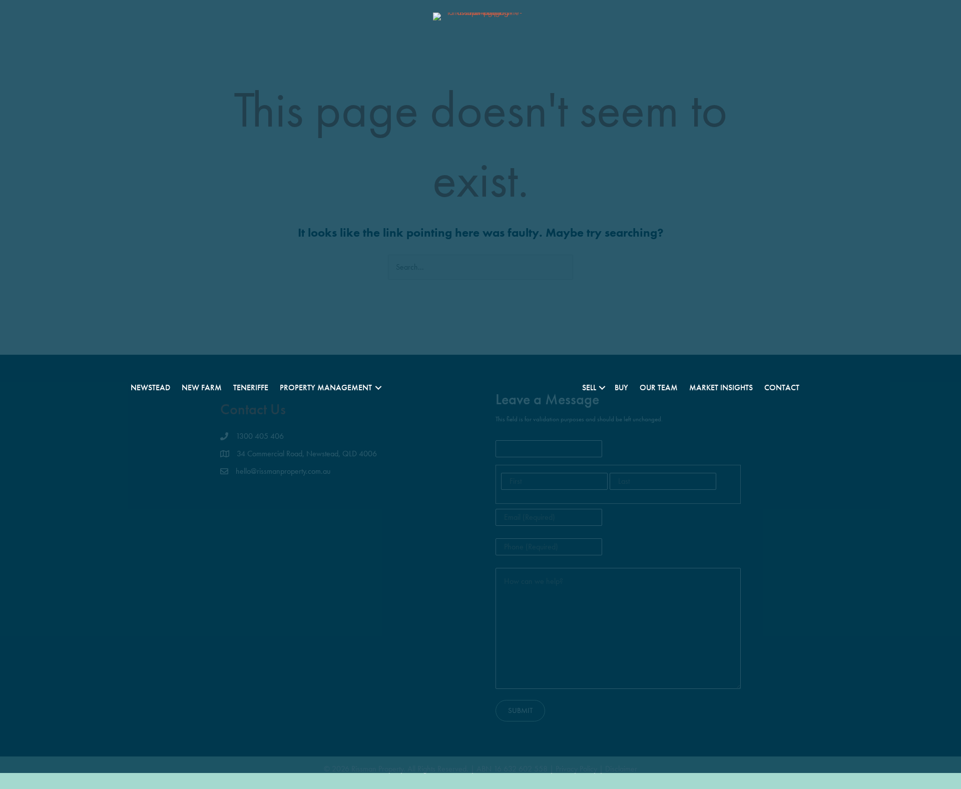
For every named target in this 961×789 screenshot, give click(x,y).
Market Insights (721, 387)
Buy (621, 387)
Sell (589, 387)
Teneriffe (250, 387)
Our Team (659, 387)
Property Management (326, 387)
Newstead (150, 387)
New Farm (202, 387)
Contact (781, 387)
